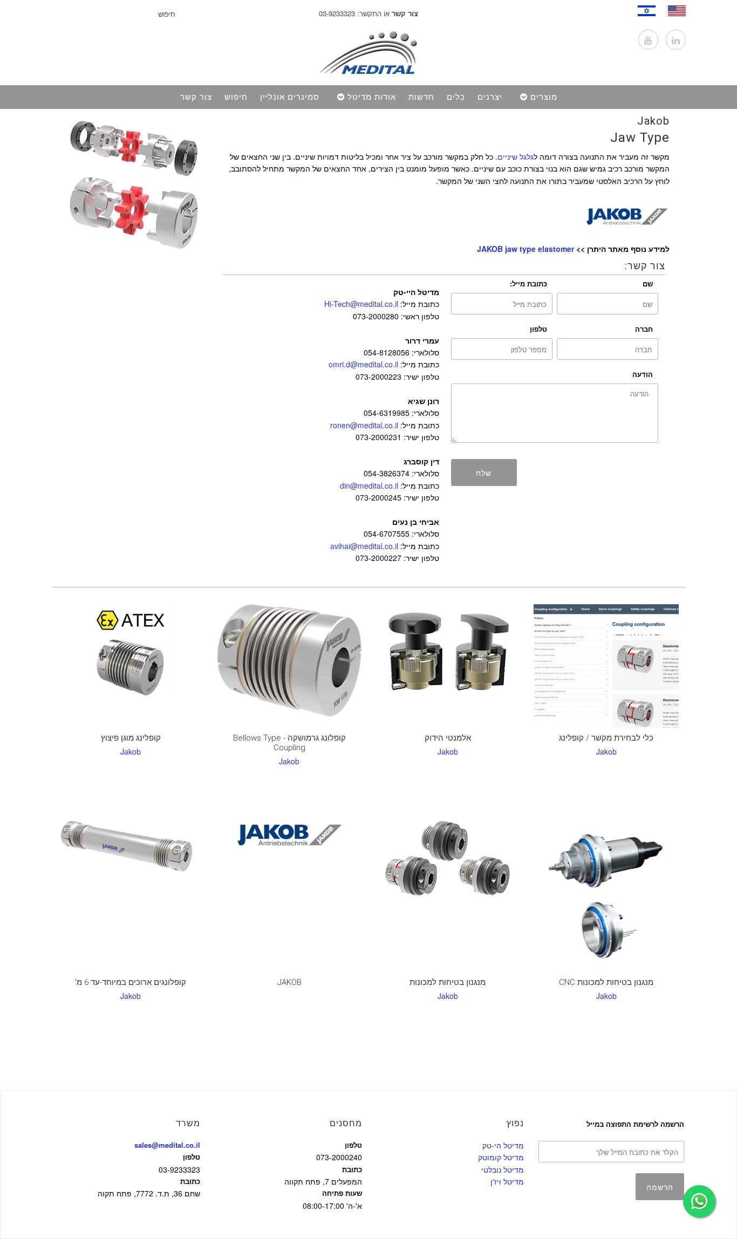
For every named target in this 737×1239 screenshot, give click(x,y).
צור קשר (196, 97)
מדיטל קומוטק (501, 1157)
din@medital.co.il (369, 485)
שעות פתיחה (342, 1193)
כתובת (190, 1181)
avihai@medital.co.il (364, 545)
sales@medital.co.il (167, 1145)
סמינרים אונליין (289, 97)
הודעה (642, 374)
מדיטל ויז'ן (507, 1181)
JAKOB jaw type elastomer (525, 248)
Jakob (653, 120)
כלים (456, 97)
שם (648, 283)
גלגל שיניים (515, 156)
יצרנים (489, 97)
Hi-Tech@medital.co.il (361, 303)
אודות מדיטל (371, 97)
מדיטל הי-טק (503, 1145)
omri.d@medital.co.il (363, 364)
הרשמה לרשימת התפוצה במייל (635, 1124)
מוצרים (543, 97)
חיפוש (236, 97)
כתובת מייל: (528, 283)
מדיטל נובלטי (502, 1169)
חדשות (421, 97)
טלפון (538, 329)
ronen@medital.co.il (364, 425)
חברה (644, 329)
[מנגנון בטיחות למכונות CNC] (606, 893)
